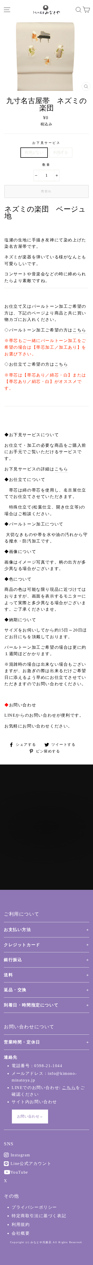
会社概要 (21, 1233)
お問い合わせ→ (30, 1116)
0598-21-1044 (48, 1066)
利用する (60, 152)
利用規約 (21, 1224)
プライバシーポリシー (34, 1207)
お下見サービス (46, 143)
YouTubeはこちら (49, 848)
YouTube (18, 1172)
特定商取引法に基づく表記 (39, 1216)
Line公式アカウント (30, 1163)
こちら (79, 330)
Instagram (19, 1155)
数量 (46, 164)
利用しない (34, 152)
